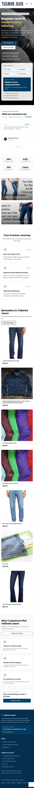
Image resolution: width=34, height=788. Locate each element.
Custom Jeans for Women (10, 744)
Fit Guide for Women (11, 761)
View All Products (8, 323)
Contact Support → (8, 732)
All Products (6, 747)
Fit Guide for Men (9, 758)
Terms (8, 783)
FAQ (6, 764)
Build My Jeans (15, 701)
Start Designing (8, 43)
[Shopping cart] (26, 3)
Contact (25, 783)
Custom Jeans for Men (9, 742)
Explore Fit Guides (17, 633)
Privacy (3, 783)
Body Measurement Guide (12, 756)
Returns (13, 783)
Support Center (9, 767)
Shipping (19, 783)
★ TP (29, 139)
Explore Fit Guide (8, 47)
